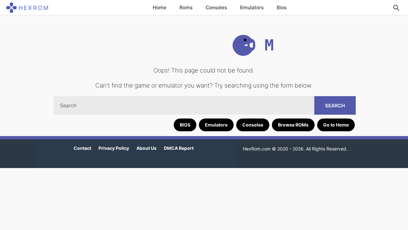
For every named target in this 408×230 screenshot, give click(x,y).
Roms (186, 7)
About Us (146, 148)
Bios (282, 7)
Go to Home (336, 124)
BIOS (185, 124)
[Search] (396, 7)
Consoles (216, 7)
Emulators (252, 7)
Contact (82, 148)
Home (159, 7)
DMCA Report (178, 148)
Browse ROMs (293, 124)
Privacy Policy (113, 148)
